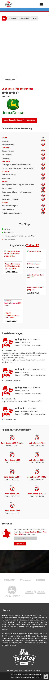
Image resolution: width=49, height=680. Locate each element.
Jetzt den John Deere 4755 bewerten (19, 120)
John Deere (24, 18)
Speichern (20, 543)
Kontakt (37, 671)
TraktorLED (32, 245)
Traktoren (12, 18)
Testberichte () (9, 79)
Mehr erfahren (37, 677)
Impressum (28, 671)
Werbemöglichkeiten (14, 671)
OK (46, 677)
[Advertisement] (24, 48)
